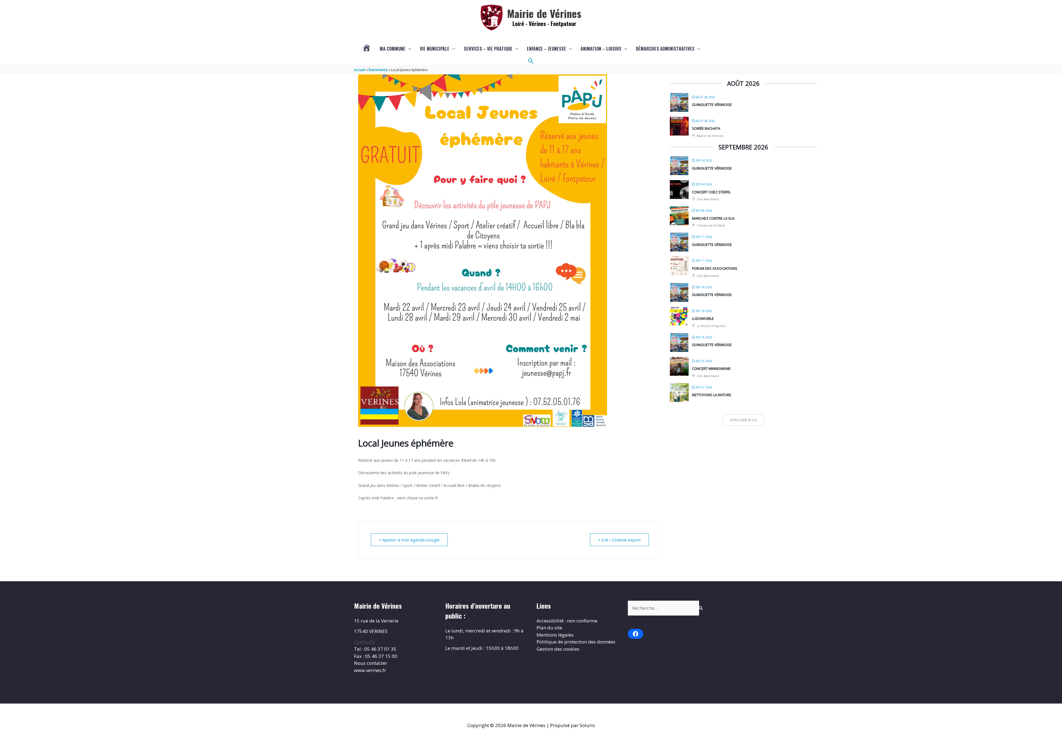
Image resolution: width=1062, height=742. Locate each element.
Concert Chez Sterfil (711, 192)
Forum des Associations (714, 268)
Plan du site (549, 627)
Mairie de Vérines (544, 13)
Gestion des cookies (558, 649)
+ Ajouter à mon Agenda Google (409, 540)
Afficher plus (743, 420)
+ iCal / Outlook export (619, 540)
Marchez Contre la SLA (713, 218)
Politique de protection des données (576, 642)
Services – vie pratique (488, 48)
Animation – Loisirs (601, 48)
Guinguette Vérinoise (712, 104)
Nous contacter (370, 663)
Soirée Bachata (706, 128)
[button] (531, 61)
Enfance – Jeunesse (546, 48)
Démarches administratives (665, 48)
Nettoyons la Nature (711, 394)
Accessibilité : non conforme (567, 621)
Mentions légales (555, 635)
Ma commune (392, 48)
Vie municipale (434, 48)
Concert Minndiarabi (711, 368)
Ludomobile (703, 318)
